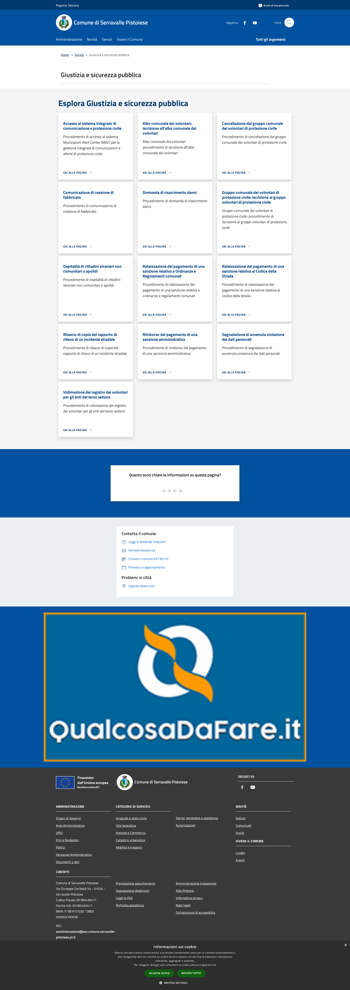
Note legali (183, 905)
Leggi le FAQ (124, 897)
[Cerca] (289, 22)
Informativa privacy (189, 897)
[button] (175, 982)
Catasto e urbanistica (130, 840)
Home (65, 54)
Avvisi (240, 832)
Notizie (240, 818)
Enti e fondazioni (67, 840)
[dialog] (175, 965)
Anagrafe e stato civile (131, 818)
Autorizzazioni (185, 825)
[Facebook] (243, 22)
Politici (60, 847)
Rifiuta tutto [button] (191, 973)
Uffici (59, 832)
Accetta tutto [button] (159, 973)
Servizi (79, 54)
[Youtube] (253, 22)
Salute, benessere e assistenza (197, 818)
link (214, 965)
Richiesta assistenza (130, 905)
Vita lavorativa (126, 825)
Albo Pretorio (185, 890)
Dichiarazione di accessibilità (195, 912)
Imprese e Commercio (130, 832)
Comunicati (243, 825)
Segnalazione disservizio (132, 890)
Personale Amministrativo (74, 854)
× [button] (345, 945)
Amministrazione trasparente (196, 883)
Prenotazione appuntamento (135, 883)
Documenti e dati (67, 861)
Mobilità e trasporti (129, 847)
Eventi (240, 860)
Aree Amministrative (70, 825)
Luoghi (240, 852)
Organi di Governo (68, 818)
